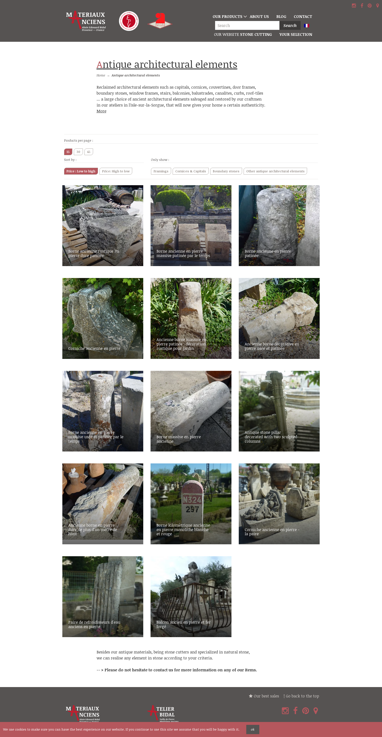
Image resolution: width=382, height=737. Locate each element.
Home (101, 75)
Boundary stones (226, 171)
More (101, 111)
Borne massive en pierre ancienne (179, 439)
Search (290, 25)
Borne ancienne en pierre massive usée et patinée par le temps (95, 437)
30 (78, 152)
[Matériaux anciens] (104, 714)
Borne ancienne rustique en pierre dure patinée (93, 253)
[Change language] (308, 26)
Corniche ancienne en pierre (94, 348)
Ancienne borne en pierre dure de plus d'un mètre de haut (92, 529)
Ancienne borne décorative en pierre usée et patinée (272, 346)
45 (88, 152)
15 (68, 152)
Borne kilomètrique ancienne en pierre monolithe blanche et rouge (183, 529)
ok (252, 729)
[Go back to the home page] (86, 21)
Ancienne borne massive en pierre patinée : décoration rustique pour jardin (181, 344)
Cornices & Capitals (190, 171)
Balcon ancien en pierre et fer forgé (184, 624)
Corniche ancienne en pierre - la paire (272, 532)
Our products (227, 16)
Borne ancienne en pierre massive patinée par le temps (183, 253)
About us (259, 16)
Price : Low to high (81, 171)
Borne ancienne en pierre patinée (268, 253)
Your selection (295, 34)
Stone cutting (243, 34)
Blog (281, 16)
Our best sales (266, 696)
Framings (161, 171)
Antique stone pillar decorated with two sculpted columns (271, 437)
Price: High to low (116, 171)
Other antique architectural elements (275, 171)
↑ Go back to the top (301, 696)
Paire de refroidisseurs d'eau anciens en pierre (94, 624)
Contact (303, 16)
